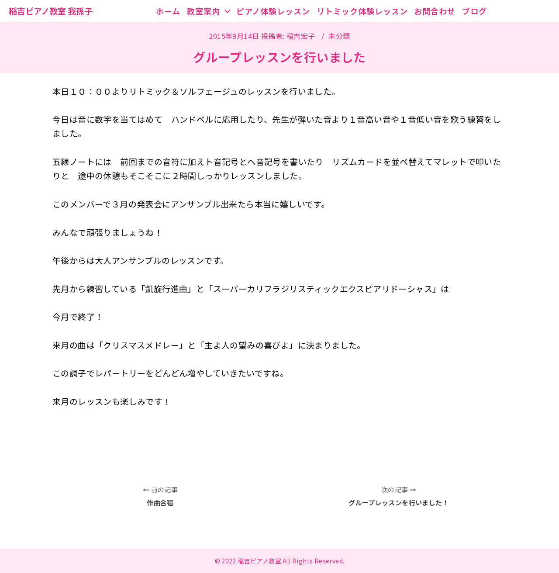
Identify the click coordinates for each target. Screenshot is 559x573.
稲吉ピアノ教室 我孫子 (51, 11)
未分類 (339, 36)
